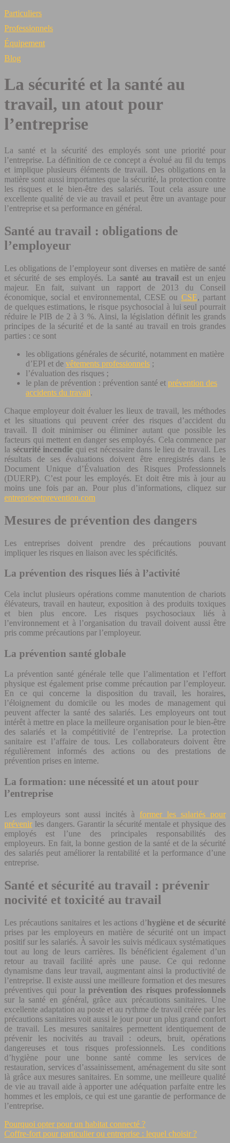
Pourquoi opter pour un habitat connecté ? (74, 1124)
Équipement (24, 43)
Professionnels (28, 28)
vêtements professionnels (108, 363)
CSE (189, 297)
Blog (12, 58)
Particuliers (23, 13)
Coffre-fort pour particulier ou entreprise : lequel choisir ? (100, 1133)
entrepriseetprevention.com (49, 497)
